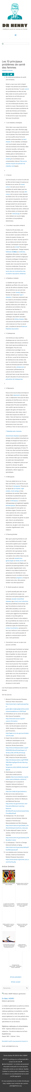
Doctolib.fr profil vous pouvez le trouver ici (15, 1041)
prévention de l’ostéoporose (14, 379)
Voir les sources (6, 694)
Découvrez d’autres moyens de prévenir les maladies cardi (16, 163)
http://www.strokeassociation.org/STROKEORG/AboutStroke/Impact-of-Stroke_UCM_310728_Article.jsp (17, 750)
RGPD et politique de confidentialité (15, 1059)
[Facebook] (5, 74)
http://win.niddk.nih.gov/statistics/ (16, 791)
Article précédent (15, 977)
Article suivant (15, 982)
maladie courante (7, 70)
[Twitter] (11, 74)
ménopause (14, 500)
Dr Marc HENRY (8, 998)
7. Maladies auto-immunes (14, 431)
